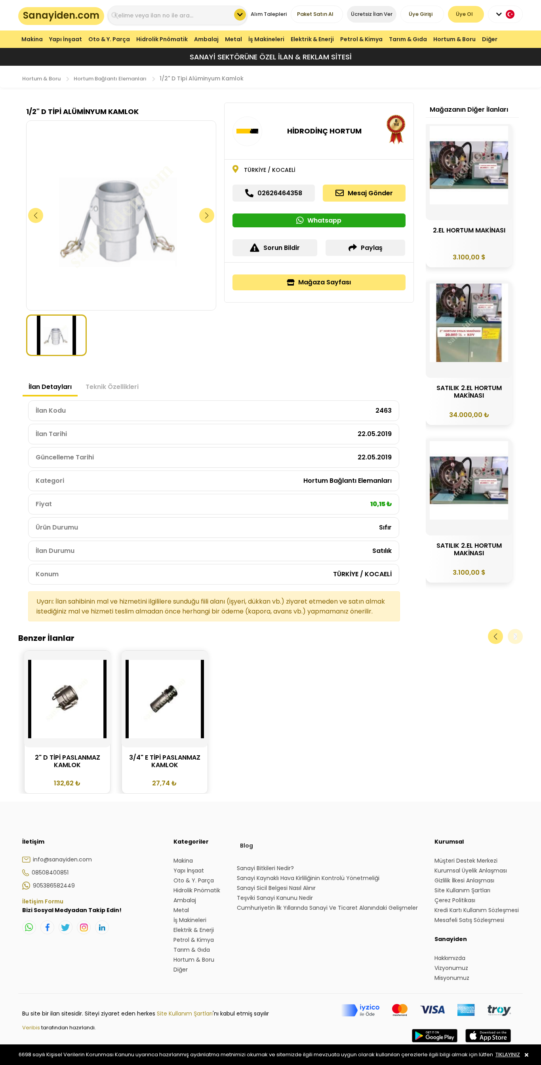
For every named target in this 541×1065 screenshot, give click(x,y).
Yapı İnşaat (65, 39)
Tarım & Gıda (408, 39)
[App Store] (488, 1044)
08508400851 (50, 872)
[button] (207, 215)
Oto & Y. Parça (109, 39)
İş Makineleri (266, 39)
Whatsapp (324, 220)
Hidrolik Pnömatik (162, 39)
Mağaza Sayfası (324, 282)
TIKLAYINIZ (507, 1054)
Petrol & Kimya (361, 39)
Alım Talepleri (269, 14)
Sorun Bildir (281, 247)
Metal (233, 39)
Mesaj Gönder (370, 193)
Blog (246, 846)
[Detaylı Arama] (240, 15)
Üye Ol (464, 14)
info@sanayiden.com (62, 859)
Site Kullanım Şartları (185, 1013)
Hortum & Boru (454, 39)
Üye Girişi (420, 14)
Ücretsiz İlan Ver (371, 14)
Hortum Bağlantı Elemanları (110, 78)
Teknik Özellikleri (112, 386)
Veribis (31, 1027)
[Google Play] (434, 1044)
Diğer (489, 39)
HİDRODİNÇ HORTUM (324, 131)
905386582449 (54, 886)
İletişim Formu (42, 901)
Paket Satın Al (315, 14)
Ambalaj (206, 39)
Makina (32, 39)
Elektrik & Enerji (312, 39)
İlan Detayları (50, 386)
